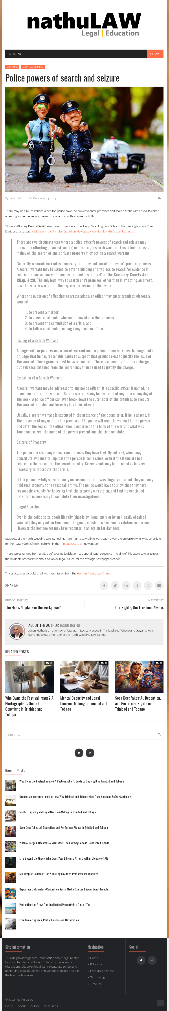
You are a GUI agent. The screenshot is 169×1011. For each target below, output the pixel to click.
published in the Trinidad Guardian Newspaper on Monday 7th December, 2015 (82, 231)
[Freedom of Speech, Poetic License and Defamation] (10, 923)
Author (34, 1006)
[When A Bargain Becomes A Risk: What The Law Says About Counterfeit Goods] (10, 846)
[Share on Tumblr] (137, 585)
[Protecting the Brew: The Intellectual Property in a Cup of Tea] (10, 908)
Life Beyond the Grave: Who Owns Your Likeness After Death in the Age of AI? (63, 858)
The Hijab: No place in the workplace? (33, 607)
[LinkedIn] (90, 753)
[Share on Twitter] (115, 585)
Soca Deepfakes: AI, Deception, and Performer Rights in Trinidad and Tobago (138, 703)
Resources (51, 1006)
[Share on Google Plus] (148, 585)
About (22, 1006)
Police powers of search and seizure (62, 77)
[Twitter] (79, 753)
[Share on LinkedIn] (126, 585)
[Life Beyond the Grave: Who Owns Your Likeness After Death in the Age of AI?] (10, 862)
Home (94, 958)
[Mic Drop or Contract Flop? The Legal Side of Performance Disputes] (10, 877)
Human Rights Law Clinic (93, 573)
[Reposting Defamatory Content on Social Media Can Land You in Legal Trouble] (10, 893)
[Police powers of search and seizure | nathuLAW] (84, 24)
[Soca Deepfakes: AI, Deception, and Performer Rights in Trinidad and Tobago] (10, 831)
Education (96, 964)
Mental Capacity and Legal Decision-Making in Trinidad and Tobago (83, 703)
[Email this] (159, 585)
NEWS (155, 54)
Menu (17, 54)
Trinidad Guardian (71, 543)
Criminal (12, 67)
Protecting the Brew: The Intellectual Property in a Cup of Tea (54, 904)
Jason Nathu (16, 198)
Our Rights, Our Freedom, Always (139, 607)
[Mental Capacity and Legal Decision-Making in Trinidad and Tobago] (10, 815)
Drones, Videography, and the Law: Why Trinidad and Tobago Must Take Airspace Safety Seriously (74, 796)
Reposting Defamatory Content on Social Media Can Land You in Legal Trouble (63, 889)
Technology (97, 977)
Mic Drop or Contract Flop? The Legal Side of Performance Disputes (58, 874)
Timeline (96, 984)
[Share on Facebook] (104, 585)
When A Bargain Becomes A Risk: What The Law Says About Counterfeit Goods (64, 843)
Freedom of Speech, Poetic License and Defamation (49, 920)
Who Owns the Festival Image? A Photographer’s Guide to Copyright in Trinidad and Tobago (29, 706)
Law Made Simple (33, 67)
